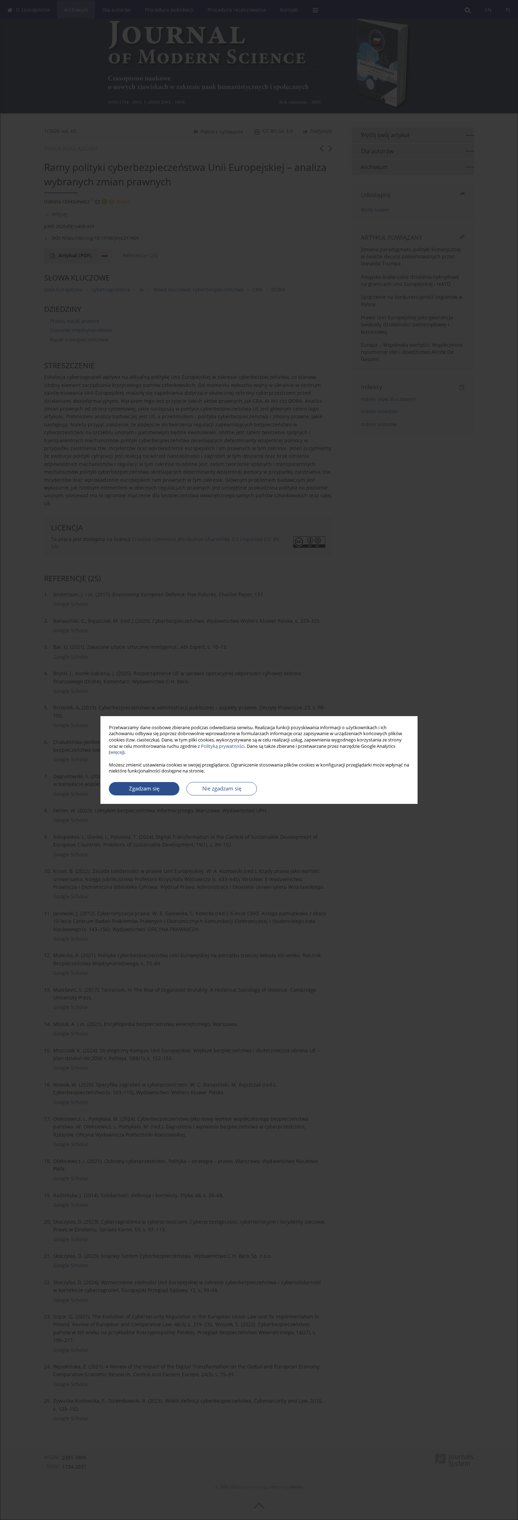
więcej (116, 752)
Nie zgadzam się (221, 788)
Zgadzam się (144, 788)
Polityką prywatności (223, 746)
